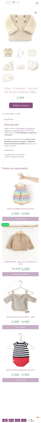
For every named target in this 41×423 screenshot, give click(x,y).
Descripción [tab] (8, 119)
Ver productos (20, 219)
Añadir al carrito (21, 105)
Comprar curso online (20, 274)
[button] (37, 3)
